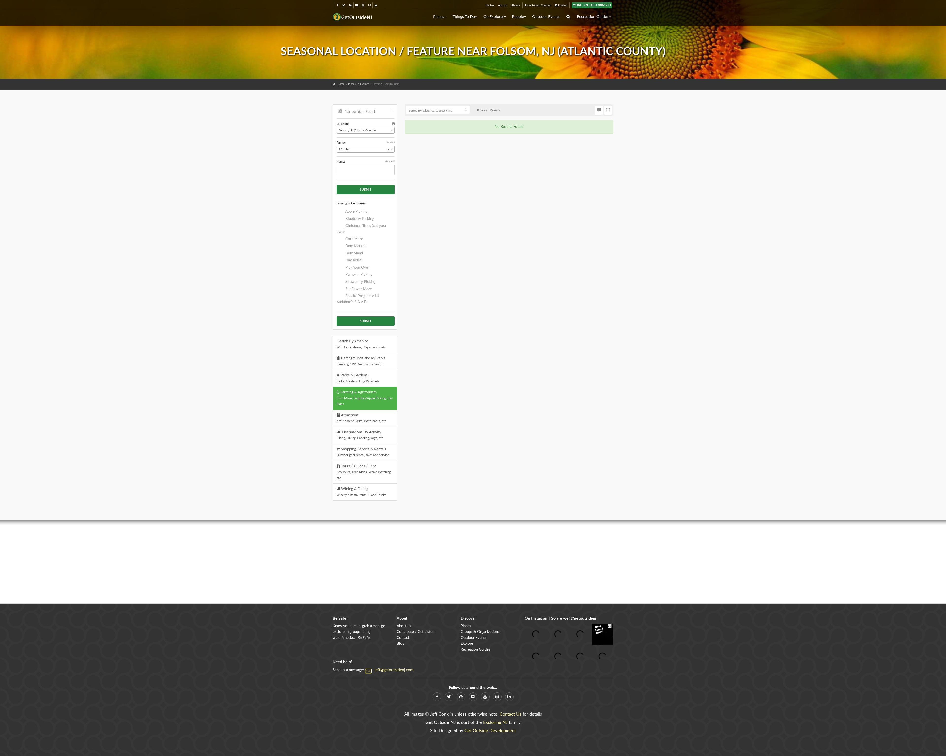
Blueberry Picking (359, 219)
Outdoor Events (546, 17)
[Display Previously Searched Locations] (393, 124)
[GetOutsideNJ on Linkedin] (376, 5)
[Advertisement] (473, 562)
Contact (562, 5)
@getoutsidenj (583, 618)
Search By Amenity (361, 344)
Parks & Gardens (358, 378)
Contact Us (510, 714)
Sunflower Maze (358, 289)
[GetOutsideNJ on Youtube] (363, 5)
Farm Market (355, 246)
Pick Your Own (356, 267)
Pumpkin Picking (358, 274)
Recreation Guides (592, 17)
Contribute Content (539, 5)
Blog (400, 643)
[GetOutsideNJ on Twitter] (343, 5)
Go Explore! (493, 17)
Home (341, 84)
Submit (365, 189)
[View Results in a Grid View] (608, 110)
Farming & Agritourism (365, 398)
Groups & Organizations (480, 632)
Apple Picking (355, 211)
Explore (467, 643)
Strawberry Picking (360, 282)
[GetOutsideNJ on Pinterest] (350, 5)
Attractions (361, 418)
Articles (502, 5)
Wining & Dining (361, 492)
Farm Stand (353, 253)
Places (438, 17)
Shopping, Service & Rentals (363, 452)
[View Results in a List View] (599, 110)
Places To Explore (358, 84)
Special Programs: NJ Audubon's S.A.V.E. (358, 299)
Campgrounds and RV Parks (361, 361)
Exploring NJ (495, 722)
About (515, 5)
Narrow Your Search (360, 111)
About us (404, 626)
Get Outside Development (490, 731)
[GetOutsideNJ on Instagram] (369, 5)
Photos (490, 5)
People (518, 17)
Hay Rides (353, 260)
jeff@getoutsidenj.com (394, 670)
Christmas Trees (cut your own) (361, 229)
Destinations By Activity (360, 435)
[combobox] (366, 130)
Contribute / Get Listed (415, 632)
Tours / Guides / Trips (364, 472)
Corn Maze (353, 239)
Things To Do (464, 17)
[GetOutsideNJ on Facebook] (337, 5)
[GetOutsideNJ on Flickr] (356, 5)
